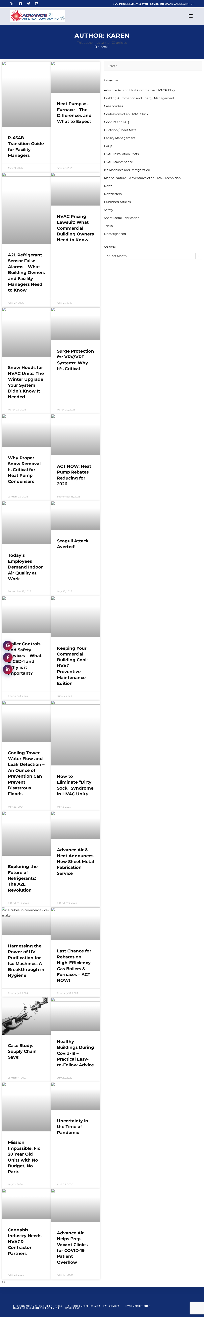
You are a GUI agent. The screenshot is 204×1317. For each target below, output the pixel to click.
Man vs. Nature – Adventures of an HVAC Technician (142, 178)
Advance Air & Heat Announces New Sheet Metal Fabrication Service (75, 861)
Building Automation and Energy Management (139, 98)
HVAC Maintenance (118, 162)
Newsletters (113, 194)
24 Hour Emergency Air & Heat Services (94, 1306)
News (108, 186)
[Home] (96, 46)
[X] (13, 4)
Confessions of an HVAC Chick (126, 114)
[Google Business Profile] (8, 644)
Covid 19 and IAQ (116, 122)
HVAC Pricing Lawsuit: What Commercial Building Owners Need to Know (75, 228)
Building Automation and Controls (37, 1306)
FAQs (108, 146)
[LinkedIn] (37, 4)
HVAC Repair (72, 1308)
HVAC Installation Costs (121, 154)
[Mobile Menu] (191, 16)
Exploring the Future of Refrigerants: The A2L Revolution (23, 878)
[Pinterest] (29, 4)
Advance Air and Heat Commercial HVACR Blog (139, 90)
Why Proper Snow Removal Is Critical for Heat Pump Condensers (24, 469)
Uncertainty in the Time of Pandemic (72, 1126)
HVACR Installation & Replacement (36, 1308)
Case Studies (113, 106)
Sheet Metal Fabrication (121, 218)
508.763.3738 (139, 3)
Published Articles (117, 202)
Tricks (108, 226)
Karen (105, 46)
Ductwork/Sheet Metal (120, 130)
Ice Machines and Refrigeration (127, 170)
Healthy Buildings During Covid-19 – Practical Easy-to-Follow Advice (75, 1053)
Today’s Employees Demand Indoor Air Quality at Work (25, 567)
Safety (108, 210)
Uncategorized (115, 234)
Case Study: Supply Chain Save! (22, 1051)
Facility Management (119, 138)
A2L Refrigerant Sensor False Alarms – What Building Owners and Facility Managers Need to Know (26, 272)
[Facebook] (21, 4)
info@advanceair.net (177, 3)
